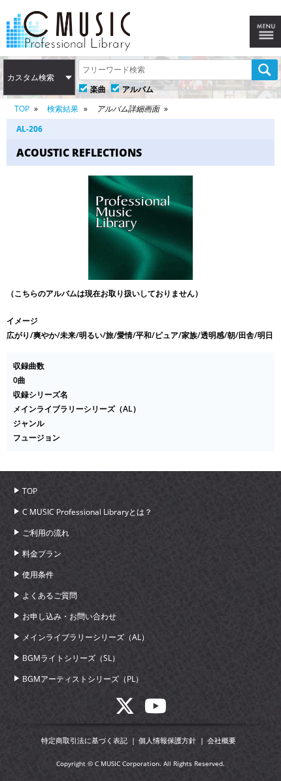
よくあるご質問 (49, 595)
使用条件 (38, 574)
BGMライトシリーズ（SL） (71, 658)
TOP (21, 108)
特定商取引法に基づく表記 (84, 740)
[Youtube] (155, 710)
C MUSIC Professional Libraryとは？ (87, 511)
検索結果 (62, 108)
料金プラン (41, 553)
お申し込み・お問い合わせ (69, 616)
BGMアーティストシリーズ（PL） (82, 678)
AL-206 (29, 128)
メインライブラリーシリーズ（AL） (85, 637)
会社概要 (221, 740)
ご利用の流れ (45, 532)
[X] (129, 710)
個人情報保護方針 (167, 740)
